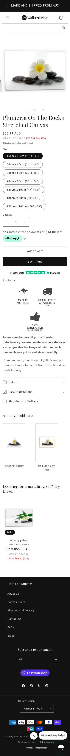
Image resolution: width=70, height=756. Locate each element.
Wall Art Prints (21, 736)
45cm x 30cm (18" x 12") (23, 155)
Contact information (36, 748)
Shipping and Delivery (21, 610)
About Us (13, 593)
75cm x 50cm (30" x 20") (23, 172)
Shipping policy (48, 742)
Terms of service (27, 742)
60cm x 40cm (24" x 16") (23, 164)
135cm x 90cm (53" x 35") (24, 198)
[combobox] (35, 28)
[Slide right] (43, 110)
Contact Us (14, 618)
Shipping (7, 143)
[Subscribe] (56, 659)
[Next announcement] (63, 6)
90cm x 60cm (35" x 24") (23, 181)
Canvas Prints (16, 602)
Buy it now (35, 261)
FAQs (10, 627)
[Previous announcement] (7, 6)
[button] (7, 18)
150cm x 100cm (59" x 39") (24, 206)
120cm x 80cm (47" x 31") (24, 189)
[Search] (64, 28)
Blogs (11, 635)
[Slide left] (27, 110)
